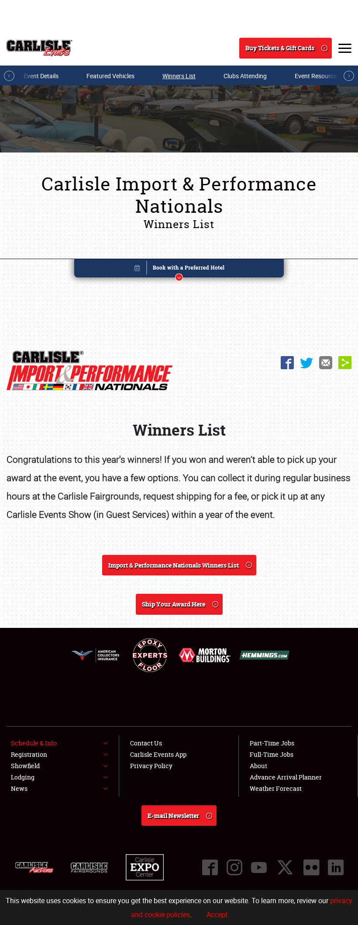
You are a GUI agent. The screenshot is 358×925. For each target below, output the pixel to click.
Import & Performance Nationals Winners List (173, 565)
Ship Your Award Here (173, 604)
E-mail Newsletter (173, 815)
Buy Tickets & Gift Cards (279, 48)
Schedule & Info (34, 743)
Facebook (287, 362)
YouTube (259, 867)
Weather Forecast (276, 788)
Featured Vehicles (110, 76)
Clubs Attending (245, 76)
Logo (39, 48)
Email (325, 362)
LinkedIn (336, 867)
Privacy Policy (151, 766)
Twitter (306, 362)
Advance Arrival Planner (286, 777)
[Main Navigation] (344, 48)
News (19, 788)
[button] (179, 269)
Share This (344, 362)
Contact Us (146, 743)
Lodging (22, 777)
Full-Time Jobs (271, 754)
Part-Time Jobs (272, 743)
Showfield (25, 766)
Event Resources (317, 76)
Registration (29, 754)
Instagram (234, 867)
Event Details (41, 76)
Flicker (311, 867)
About (258, 766)
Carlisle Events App (158, 754)
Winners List (179, 76)
